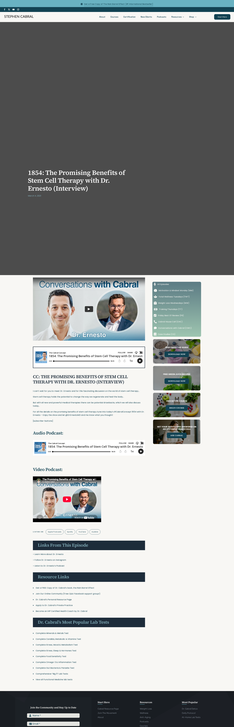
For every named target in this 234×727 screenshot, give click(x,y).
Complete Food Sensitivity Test (51, 656)
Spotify (70, 532)
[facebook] (5, 9)
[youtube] (13, 9)
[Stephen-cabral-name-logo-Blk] (19, 15)
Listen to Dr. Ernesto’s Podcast (49, 565)
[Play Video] (89, 309)
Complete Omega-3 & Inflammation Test (56, 662)
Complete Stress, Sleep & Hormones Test (56, 650)
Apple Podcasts (54, 532)
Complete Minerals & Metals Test (52, 633)
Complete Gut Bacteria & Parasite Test (55, 668)
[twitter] (9, 9)
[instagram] (18, 9)
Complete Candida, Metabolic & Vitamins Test (58, 639)
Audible (95, 532)
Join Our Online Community (49, 593)
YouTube (82, 532)
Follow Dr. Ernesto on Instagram (50, 560)
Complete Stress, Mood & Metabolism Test (57, 644)
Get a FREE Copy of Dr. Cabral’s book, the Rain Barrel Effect (65, 587)
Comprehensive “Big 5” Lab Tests (52, 673)
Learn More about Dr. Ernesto (48, 554)
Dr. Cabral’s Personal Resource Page (54, 599)
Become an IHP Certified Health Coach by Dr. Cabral (61, 611)
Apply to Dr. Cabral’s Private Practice (54, 605)
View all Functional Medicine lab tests (54, 679)
